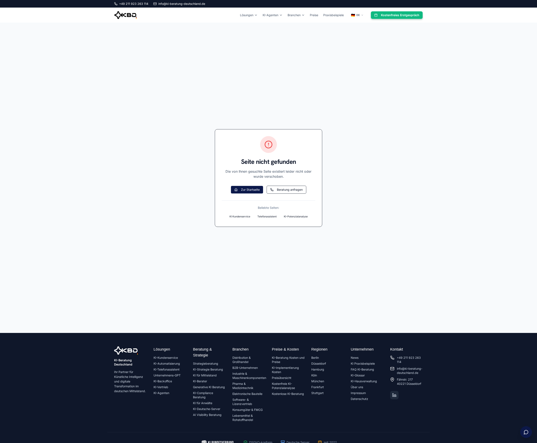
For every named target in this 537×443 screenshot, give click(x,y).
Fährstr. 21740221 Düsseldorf (409, 381)
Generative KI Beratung (209, 387)
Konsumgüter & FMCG (247, 409)
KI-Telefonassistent (167, 369)
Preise (314, 15)
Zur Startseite (250, 189)
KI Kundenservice (239, 216)
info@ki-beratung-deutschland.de (181, 3)
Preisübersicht (281, 378)
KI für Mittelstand (205, 375)
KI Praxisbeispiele (363, 363)
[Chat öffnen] (526, 432)
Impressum (358, 393)
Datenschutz (359, 399)
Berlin (315, 357)
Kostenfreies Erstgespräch (400, 15)
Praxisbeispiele (333, 15)
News (354, 357)
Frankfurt (317, 387)
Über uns (357, 387)
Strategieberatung (205, 363)
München (317, 381)
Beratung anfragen (290, 189)
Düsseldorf (318, 363)
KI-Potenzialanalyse (296, 216)
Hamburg (317, 369)
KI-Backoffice (163, 381)
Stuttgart (317, 393)
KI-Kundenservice (166, 357)
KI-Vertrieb (161, 387)
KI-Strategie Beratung (208, 369)
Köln (314, 375)
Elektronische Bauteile (247, 394)
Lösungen (246, 15)
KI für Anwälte (202, 403)
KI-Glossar (358, 375)
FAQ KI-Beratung (362, 369)
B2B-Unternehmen (245, 367)
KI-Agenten (270, 15)
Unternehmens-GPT (167, 375)
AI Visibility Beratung (207, 415)
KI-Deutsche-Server (206, 409)
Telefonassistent (267, 216)
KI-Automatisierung (167, 363)
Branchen (294, 15)
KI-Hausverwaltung (364, 381)
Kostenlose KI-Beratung (288, 394)
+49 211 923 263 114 (133, 3)
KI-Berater (200, 381)
